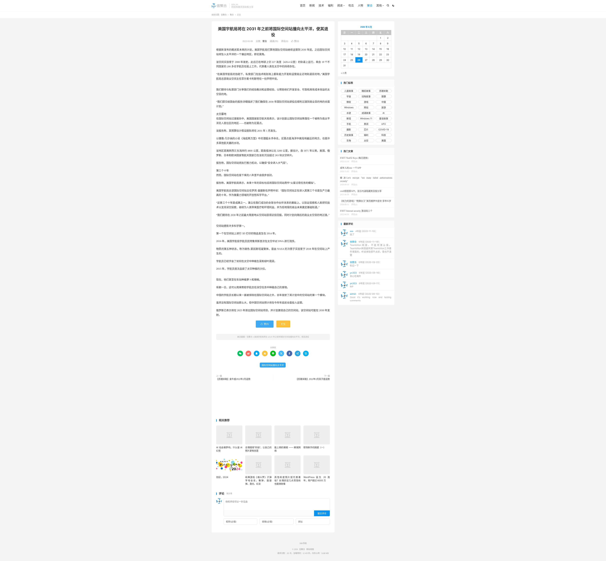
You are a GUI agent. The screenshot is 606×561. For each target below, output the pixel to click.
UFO (383, 124)
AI (384, 113)
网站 (366, 107)
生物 (349, 140)
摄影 (349, 129)
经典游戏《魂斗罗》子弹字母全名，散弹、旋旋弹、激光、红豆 (258, 480)
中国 (383, 102)
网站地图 (310, 549)
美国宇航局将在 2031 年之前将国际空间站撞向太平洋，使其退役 (281, 337)
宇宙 (349, 96)
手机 (349, 124)
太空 (366, 140)
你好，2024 (222, 477)
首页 (302, 5)
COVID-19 (383, 129)
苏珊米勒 (383, 91)
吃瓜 (351, 5)
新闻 (312, 5)
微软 (349, 102)
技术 (321, 5)
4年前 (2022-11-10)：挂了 (363, 233)
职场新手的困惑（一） (314, 447)
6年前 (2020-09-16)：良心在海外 (366, 274)
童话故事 (383, 118)
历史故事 (348, 135)
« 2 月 (344, 73)
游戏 (366, 102)
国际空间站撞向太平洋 (273, 365)
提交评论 (322, 513)
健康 (383, 96)
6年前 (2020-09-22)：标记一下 (366, 264)
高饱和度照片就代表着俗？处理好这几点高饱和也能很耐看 (287, 480)
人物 (360, 5)
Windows (349, 107)
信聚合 (219, 5)
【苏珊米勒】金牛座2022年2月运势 (233, 379)
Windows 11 (366, 118)
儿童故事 (348, 91)
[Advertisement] (273, 400)
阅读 (340, 5)
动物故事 (366, 96)
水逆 (349, 113)
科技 (383, 135)
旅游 (383, 107)
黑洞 (366, 124)
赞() (295, 41)
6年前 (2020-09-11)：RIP (365, 285)
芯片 (366, 129)
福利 (330, 5)
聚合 (369, 5)
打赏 (283, 324)
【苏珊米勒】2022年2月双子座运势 (313, 379)
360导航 (303, 543)
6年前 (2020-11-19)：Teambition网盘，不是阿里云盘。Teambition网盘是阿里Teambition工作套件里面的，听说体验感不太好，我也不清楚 (370, 248)
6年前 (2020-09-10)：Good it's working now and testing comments (370, 297)
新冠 (349, 118)
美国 (383, 140)
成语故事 (366, 113)
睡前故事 (366, 91)
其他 (379, 5)
